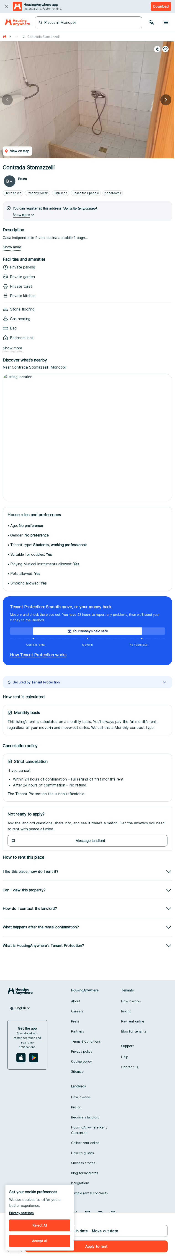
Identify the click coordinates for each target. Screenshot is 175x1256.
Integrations (80, 1183)
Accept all (39, 1241)
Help (124, 1057)
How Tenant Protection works (38, 654)
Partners (77, 1031)
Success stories (83, 1163)
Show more (12, 247)
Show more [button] (21, 215)
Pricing (126, 1011)
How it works (131, 1001)
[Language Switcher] (151, 22)
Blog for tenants (133, 1031)
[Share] (157, 49)
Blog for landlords (84, 1173)
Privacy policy (81, 1051)
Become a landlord (85, 1117)
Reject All (40, 1225)
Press (75, 1021)
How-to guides (82, 1153)
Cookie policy (81, 1061)
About (75, 1001)
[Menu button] (165, 22)
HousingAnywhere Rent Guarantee (89, 1130)
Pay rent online (132, 1021)
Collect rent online (85, 1143)
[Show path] (17, 37)
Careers (77, 1011)
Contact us (129, 1067)
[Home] (17, 22)
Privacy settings (21, 1213)
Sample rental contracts (89, 1193)
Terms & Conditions (86, 1041)
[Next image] (165, 99)
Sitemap (77, 1071)
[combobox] (20, 1008)
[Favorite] (165, 49)
